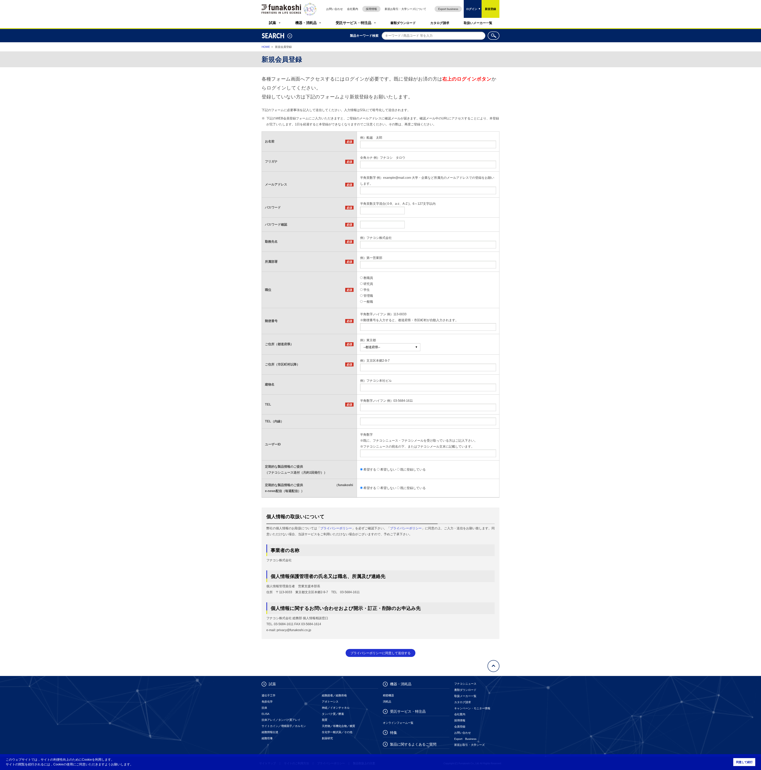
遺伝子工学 (268, 695)
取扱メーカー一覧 (465, 696)
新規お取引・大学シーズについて (405, 9)
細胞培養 (267, 738)
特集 (393, 733)
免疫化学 (267, 701)
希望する (369, 469)
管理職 (368, 295)
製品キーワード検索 (364, 35)
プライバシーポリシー (336, 528)
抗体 (264, 707)
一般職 (368, 301)
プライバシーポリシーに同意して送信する (380, 653)
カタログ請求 (439, 23)
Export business (448, 9)
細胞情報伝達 (270, 732)
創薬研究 (327, 738)
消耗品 (387, 701)
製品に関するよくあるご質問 (413, 744)
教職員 (368, 278)
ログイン (470, 5)
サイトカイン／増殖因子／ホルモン (284, 726)
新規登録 (490, 9)
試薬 (272, 23)
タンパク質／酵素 (333, 713)
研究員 (368, 284)
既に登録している (413, 469)
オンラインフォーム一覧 (398, 722)
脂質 (324, 719)
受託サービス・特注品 (353, 23)
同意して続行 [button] (744, 762)
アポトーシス (330, 701)
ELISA (265, 713)
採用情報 (371, 9)
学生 (366, 289)
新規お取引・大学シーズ (469, 744)
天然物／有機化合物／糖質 (338, 726)
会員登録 (459, 726)
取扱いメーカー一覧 (478, 23)
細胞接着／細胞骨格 (334, 695)
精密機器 (388, 695)
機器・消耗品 (306, 23)
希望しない (388, 469)
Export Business (465, 738)
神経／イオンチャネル (336, 707)
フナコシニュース (465, 683)
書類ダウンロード (403, 23)
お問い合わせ (334, 9)
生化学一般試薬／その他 (337, 732)
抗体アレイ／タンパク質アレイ (281, 719)
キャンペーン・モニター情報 (472, 708)
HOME (266, 46)
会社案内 (352, 9)
